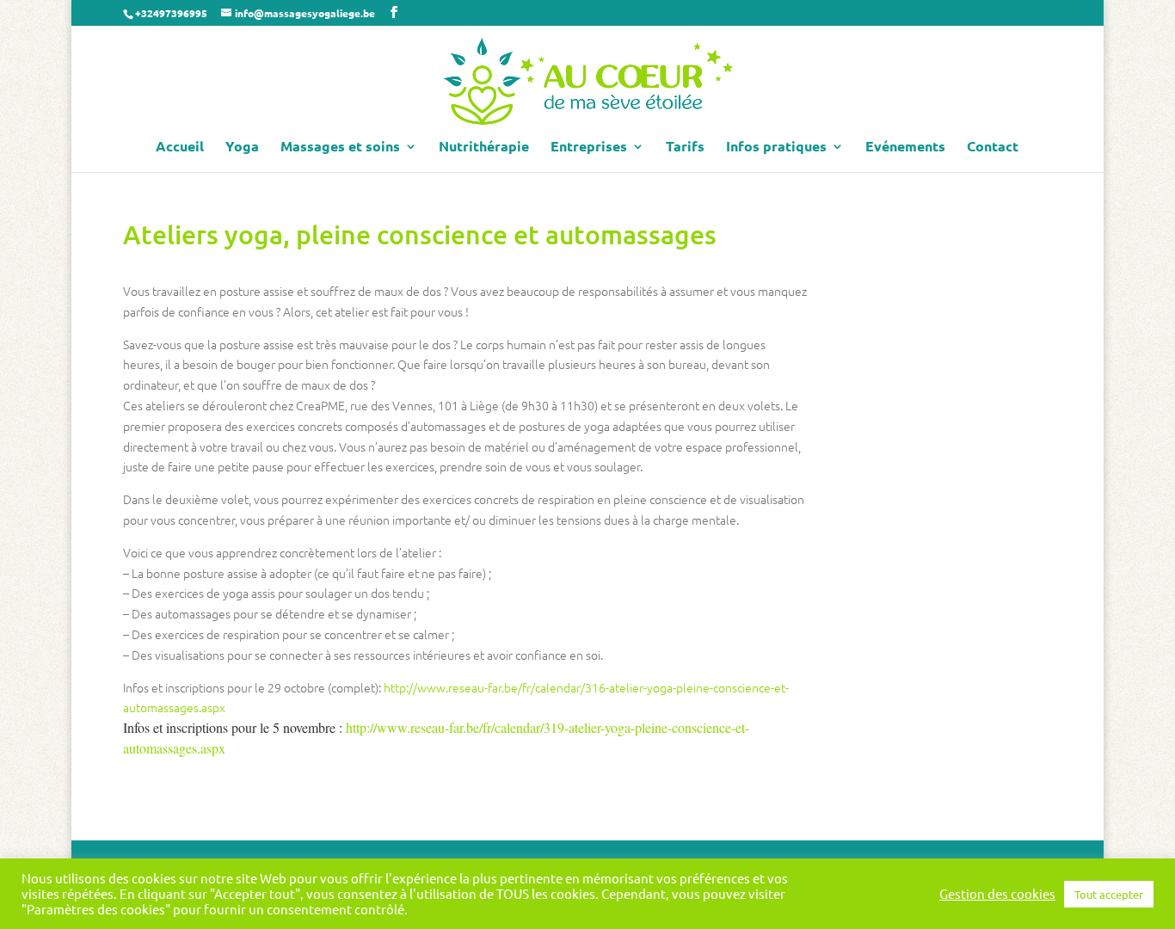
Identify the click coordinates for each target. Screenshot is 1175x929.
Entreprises (589, 147)
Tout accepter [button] (1108, 894)
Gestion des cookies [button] (997, 893)
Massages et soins (340, 147)
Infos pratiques (776, 147)
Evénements (905, 147)
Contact (992, 147)
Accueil (180, 147)
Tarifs (685, 147)
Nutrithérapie (484, 147)
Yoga (242, 147)
